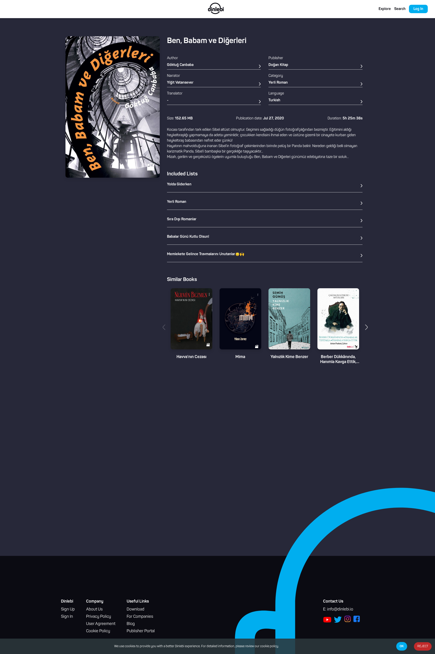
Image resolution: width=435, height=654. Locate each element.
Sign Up (68, 610)
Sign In (67, 617)
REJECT (422, 646)
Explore (385, 9)
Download (135, 610)
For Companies (140, 617)
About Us (94, 610)
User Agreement (100, 624)
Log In (418, 9)
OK (402, 646)
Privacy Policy (98, 617)
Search (400, 9)
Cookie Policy (98, 631)
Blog (131, 624)
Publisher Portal (141, 631)
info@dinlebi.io (340, 610)
